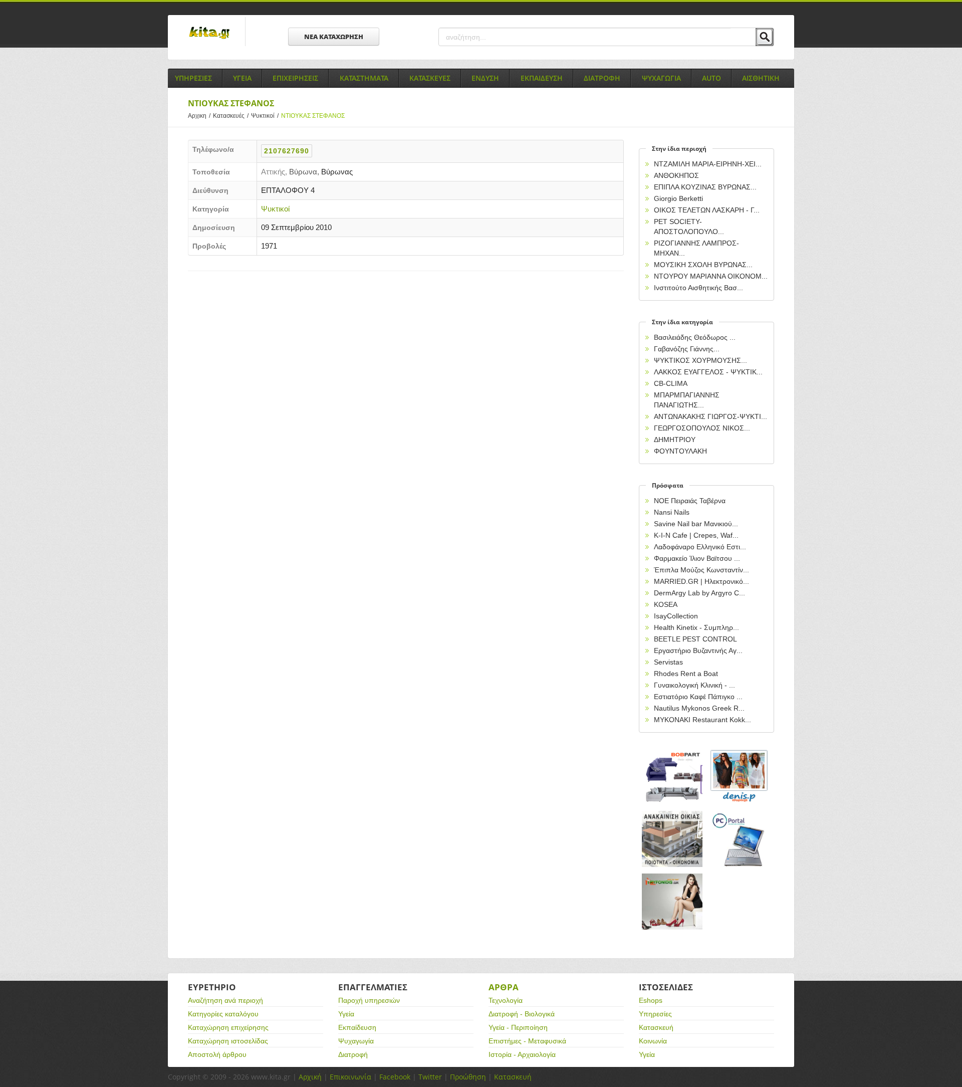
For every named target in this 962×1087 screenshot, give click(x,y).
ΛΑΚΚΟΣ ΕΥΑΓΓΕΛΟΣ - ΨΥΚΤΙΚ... (708, 372)
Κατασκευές (231, 115)
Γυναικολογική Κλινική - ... (694, 685)
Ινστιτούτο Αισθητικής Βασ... (698, 288)
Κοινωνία (653, 1041)
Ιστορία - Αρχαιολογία (522, 1054)
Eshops (650, 1000)
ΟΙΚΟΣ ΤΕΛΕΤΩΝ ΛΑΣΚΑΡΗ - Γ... (707, 210)
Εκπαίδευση (357, 1027)
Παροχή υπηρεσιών (369, 1000)
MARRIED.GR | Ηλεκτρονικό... (701, 581)
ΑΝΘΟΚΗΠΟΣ (676, 175)
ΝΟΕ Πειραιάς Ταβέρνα (690, 501)
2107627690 (286, 151)
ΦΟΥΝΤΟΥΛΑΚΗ (680, 451)
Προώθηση (468, 1076)
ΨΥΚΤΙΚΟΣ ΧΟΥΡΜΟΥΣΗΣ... (700, 360)
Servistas (668, 662)
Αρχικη (199, 115)
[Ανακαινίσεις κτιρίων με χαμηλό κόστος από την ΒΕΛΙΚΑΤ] (672, 839)
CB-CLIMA (670, 383)
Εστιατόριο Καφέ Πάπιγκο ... (698, 697)
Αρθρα (504, 987)
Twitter (430, 1076)
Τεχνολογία (506, 1000)
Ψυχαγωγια (661, 78)
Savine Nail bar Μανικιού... (696, 524)
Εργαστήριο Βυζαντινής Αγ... (698, 650)
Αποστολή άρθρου (217, 1054)
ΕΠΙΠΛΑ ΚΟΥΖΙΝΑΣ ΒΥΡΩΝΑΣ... (705, 187)
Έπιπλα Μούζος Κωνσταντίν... (701, 570)
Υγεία (346, 1014)
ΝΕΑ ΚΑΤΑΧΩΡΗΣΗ (333, 36)
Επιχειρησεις (295, 78)
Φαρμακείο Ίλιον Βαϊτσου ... (697, 558)
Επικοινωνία (350, 1076)
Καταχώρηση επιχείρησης (228, 1027)
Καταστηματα (364, 78)
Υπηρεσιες (193, 78)
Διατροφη (602, 78)
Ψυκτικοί (265, 115)
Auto (711, 78)
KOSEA (665, 604)
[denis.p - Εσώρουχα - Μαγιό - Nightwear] (739, 776)
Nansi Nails (671, 512)
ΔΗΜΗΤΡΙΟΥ (674, 440)
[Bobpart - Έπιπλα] (672, 776)
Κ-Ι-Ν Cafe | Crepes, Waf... (696, 535)
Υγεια (242, 78)
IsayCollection (676, 616)
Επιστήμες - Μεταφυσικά (527, 1041)
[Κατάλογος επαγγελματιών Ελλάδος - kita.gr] (209, 30)
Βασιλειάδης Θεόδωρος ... (695, 337)
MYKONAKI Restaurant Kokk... (702, 720)
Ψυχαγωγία (356, 1041)
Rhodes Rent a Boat (686, 674)
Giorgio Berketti (678, 198)
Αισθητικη (761, 78)
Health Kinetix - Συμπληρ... (696, 627)
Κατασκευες (429, 78)
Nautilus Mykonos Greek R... (699, 708)
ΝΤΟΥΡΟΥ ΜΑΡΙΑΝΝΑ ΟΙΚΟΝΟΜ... (711, 276)
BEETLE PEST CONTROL (695, 639)
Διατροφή (353, 1054)
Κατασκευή (656, 1027)
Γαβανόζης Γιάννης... (686, 349)
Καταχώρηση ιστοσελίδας (228, 1041)
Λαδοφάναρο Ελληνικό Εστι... (700, 547)
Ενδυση (485, 78)
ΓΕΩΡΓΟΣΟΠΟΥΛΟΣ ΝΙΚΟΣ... (702, 428)
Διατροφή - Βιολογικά (522, 1014)
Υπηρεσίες (655, 1014)
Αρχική (310, 1076)
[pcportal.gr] (739, 839)
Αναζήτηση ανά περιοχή (225, 1000)
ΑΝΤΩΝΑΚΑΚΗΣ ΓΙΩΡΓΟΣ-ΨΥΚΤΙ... (710, 416)
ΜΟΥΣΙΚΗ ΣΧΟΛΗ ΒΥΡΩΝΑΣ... (703, 265)
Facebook (394, 1076)
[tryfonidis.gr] (672, 902)
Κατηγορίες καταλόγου (223, 1014)
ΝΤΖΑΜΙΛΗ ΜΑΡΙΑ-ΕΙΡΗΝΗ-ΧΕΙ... (708, 164)
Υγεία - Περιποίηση (518, 1027)
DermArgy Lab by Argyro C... (699, 593)
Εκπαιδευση (542, 78)
